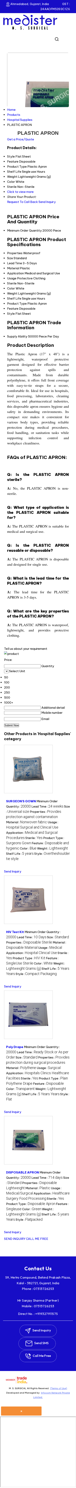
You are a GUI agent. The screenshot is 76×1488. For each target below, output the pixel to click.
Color (11, 288)
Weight (12, 293)
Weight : (52, 848)
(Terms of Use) (58, 1388)
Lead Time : (47, 806)
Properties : (29, 942)
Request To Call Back (22, 202)
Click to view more (20, 192)
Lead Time (14, 263)
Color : (28, 848)
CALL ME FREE (37, 1239)
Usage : (50, 948)
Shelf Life (14, 298)
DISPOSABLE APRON (22, 1172)
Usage (11, 278)
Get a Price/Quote (20, 139)
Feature (12, 308)
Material (13, 268)
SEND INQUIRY (14, 1239)
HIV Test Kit (15, 932)
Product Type (17, 303)
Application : (31, 953)
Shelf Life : (20, 854)
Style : (36, 974)
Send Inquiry (47, 202)
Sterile (12, 283)
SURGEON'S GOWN (21, 801)
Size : (58, 937)
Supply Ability (17, 336)
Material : (26, 822)
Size (10, 258)
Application (15, 273)
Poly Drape (14, 1047)
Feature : (48, 1084)
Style (11, 314)
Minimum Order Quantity (24, 230)
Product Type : (29, 958)
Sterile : (34, 838)
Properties (14, 253)
